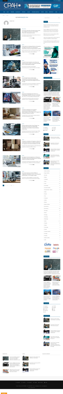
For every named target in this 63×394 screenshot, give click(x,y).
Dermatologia (52, 185)
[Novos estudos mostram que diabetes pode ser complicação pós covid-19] (46, 156)
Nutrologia (52, 214)
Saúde (52, 239)
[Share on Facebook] (30, 38)
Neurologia (52, 210)
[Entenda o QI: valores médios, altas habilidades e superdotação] (46, 139)
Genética (52, 200)
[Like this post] (29, 38)
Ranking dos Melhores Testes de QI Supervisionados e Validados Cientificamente (55, 150)
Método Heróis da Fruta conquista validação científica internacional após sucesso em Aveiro (56, 105)
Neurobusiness (52, 206)
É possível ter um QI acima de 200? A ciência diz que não (54, 144)
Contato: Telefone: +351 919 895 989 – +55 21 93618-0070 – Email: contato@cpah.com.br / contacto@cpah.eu (31, 385)
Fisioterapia (52, 198)
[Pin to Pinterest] (32, 38)
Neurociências (52, 208)
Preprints (52, 229)
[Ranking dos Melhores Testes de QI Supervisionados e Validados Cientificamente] (46, 151)
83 (11, 185)
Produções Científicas (52, 231)
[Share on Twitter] (31, 38)
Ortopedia (52, 223)
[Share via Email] (33, 38)
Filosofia (52, 193)
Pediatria (52, 225)
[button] (8, 1)
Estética (52, 191)
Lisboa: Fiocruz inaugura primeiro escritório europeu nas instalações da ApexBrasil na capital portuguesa (47, 119)
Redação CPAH (12, 21)
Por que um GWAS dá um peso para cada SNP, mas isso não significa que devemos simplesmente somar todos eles (51, 42)
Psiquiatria (52, 235)
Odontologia (52, 216)
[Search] (59, 12)
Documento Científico (52, 187)
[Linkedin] (57, 1)
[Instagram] (56, 1)
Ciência (52, 181)
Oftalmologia (52, 218)
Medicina (52, 202)
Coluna (52, 183)
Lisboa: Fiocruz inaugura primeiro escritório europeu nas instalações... (19, 0)
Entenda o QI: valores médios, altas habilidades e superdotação (55, 138)
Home (3, 15)
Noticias (52, 212)
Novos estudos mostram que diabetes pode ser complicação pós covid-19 (55, 156)
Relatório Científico (52, 237)
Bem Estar (52, 175)
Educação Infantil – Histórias (52, 189)
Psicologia (52, 233)
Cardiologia (52, 179)
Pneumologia (52, 227)
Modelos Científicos (52, 204)
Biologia (52, 177)
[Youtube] (58, 1)
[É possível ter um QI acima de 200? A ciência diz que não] (46, 145)
